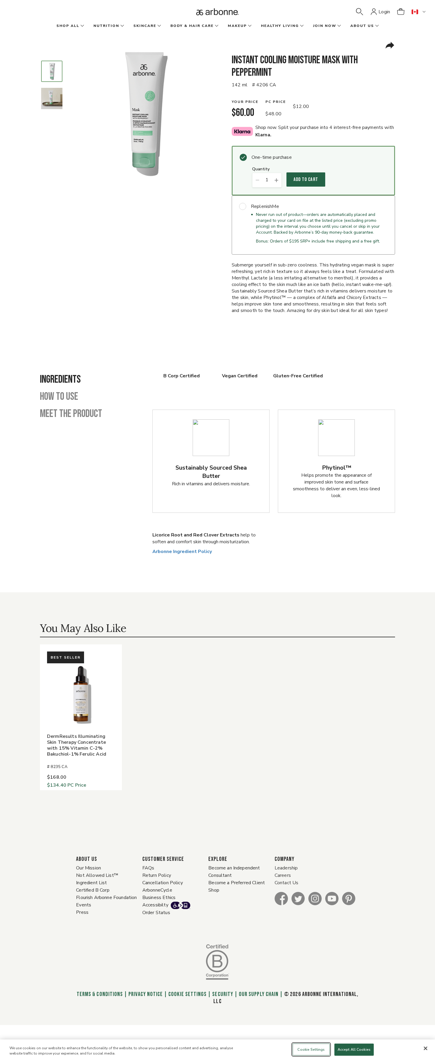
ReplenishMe (265, 206)
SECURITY (222, 994)
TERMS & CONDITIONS (100, 994)
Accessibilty (155, 905)
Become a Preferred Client (236, 882)
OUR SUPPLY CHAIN (258, 994)
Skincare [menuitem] (144, 25)
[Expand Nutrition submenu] (121, 26)
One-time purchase (272, 157)
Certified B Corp (92, 890)
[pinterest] (348, 898)
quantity (261, 169)
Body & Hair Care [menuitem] (192, 25)
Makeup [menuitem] (237, 25)
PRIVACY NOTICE (145, 994)
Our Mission (88, 868)
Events (83, 905)
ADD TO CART (306, 179)
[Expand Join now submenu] (338, 26)
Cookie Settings (187, 994)
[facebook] (281, 898)
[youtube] (332, 898)
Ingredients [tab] (60, 380)
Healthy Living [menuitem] (280, 25)
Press (82, 912)
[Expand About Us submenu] (376, 26)
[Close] (425, 1048)
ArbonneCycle (157, 890)
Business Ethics (158, 897)
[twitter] (298, 898)
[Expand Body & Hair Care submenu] (216, 26)
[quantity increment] (276, 180)
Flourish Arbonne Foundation (106, 897)
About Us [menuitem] (362, 25)
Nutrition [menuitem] (106, 25)
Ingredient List (91, 882)
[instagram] (315, 898)
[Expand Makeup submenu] (249, 26)
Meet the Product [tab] (71, 414)
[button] (359, 11)
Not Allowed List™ (97, 875)
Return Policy (156, 875)
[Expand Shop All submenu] (81, 26)
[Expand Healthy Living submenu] (301, 26)
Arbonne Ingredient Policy (182, 551)
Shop (213, 890)
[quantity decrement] (257, 180)
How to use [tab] (59, 397)
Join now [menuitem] (324, 25)
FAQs (148, 868)
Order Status (156, 912)
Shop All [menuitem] (68, 25)
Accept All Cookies (354, 1049)
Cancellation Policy (162, 882)
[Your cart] (400, 11)
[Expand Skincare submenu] (158, 26)
